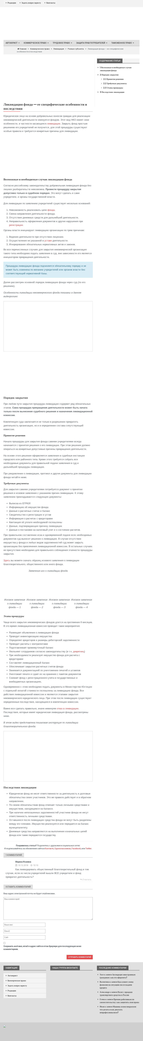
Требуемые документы (115, 83)
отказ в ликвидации (67, 708)
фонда (51, 210)
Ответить (86, 879)
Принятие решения (113, 79)
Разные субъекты (76, 49)
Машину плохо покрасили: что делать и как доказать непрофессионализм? (118, 1009)
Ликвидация (58, 49)
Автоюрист (11, 43)
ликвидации (53, 123)
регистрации (16, 225)
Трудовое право (61, 43)
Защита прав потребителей (90, 43)
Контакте (49, 848)
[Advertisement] (48, 155)
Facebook (76, 848)
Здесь (6, 560)
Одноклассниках (62, 848)
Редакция (12, 3)
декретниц (78, 651)
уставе (48, 240)
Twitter (88, 848)
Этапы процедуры (113, 88)
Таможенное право (121, 43)
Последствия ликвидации (112, 92)
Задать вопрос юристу (31, 3)
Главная (22, 49)
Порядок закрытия (109, 75)
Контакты (50, 3)
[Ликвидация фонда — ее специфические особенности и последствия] (48, 79)
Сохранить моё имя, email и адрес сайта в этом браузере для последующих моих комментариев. (42, 947)
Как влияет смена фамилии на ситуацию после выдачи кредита (116, 985)
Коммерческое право (35, 43)
